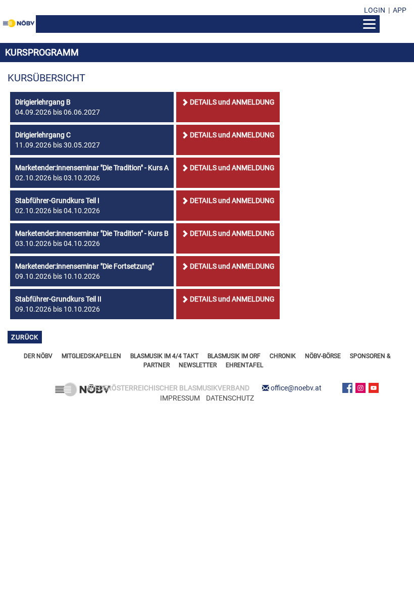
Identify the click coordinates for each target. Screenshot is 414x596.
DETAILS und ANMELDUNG (232, 102)
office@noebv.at (296, 388)
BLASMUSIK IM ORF (234, 356)
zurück (24, 337)
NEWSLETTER (198, 365)
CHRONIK (283, 356)
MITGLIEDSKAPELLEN (91, 356)
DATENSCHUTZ (230, 398)
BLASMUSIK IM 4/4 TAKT (164, 356)
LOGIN (374, 10)
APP (399, 10)
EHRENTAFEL (244, 365)
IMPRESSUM (180, 398)
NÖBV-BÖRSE (323, 356)
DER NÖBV (38, 356)
